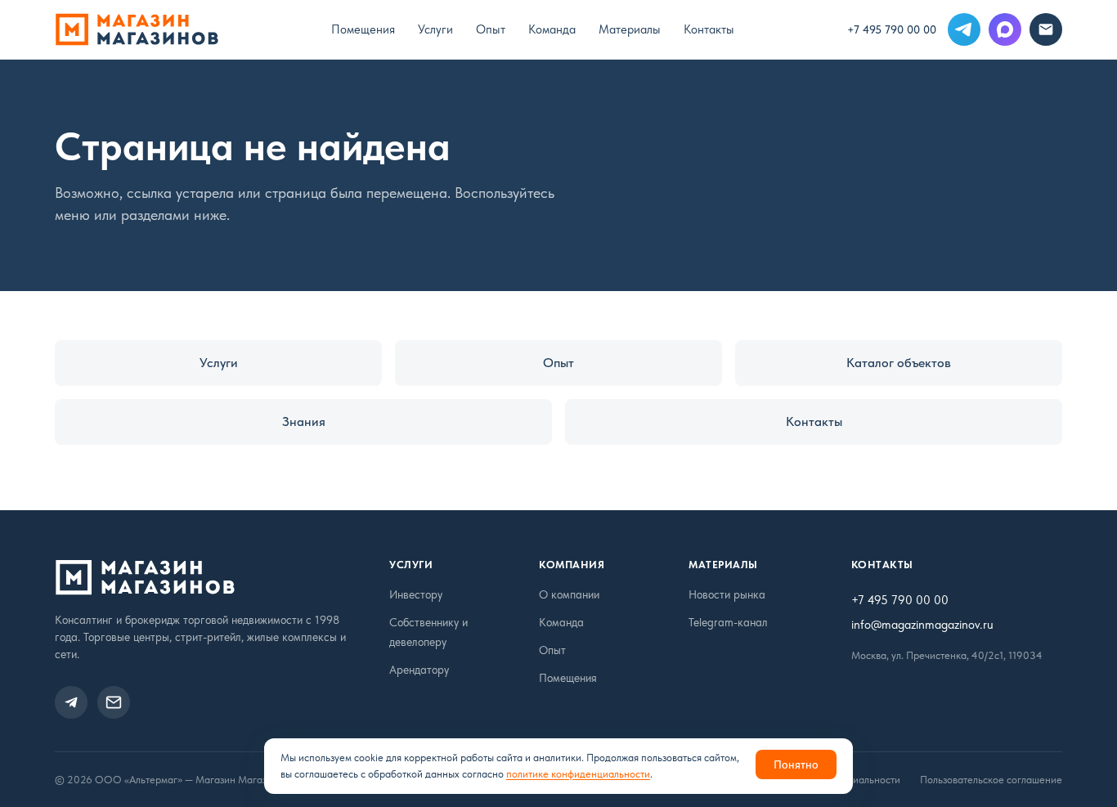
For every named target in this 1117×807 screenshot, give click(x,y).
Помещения (363, 29)
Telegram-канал (728, 622)
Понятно (796, 764)
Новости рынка (727, 594)
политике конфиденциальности (578, 774)
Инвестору (415, 594)
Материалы (630, 29)
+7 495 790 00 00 (891, 29)
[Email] (1046, 29)
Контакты (709, 29)
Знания (303, 421)
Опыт (490, 29)
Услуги (435, 29)
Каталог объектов (898, 362)
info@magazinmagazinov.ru (922, 624)
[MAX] (1005, 29)
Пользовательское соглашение (991, 779)
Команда (552, 29)
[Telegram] (964, 29)
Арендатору (419, 669)
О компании (569, 594)
